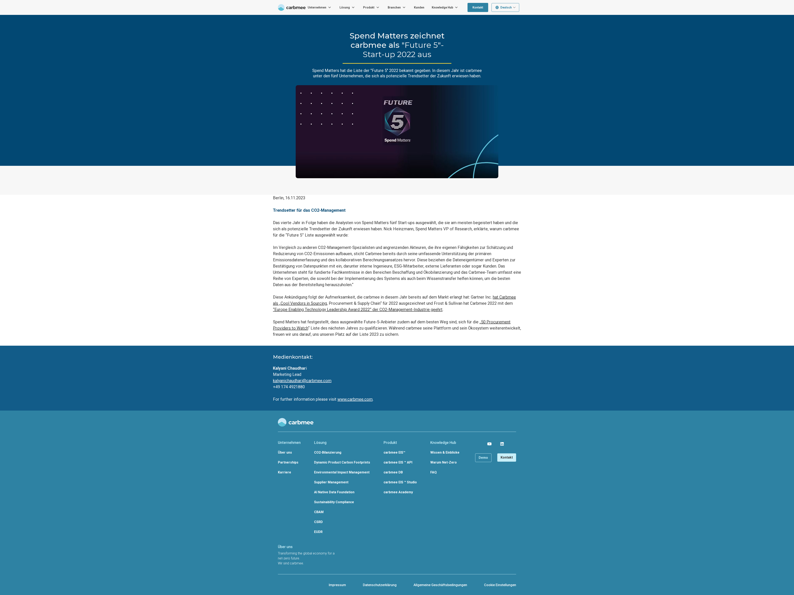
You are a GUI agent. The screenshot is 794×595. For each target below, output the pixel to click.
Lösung (345, 7)
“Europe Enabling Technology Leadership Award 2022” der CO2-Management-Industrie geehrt (357, 309)
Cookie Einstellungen (500, 585)
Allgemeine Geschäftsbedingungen (440, 585)
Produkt (368, 7)
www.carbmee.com (355, 399)
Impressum (337, 585)
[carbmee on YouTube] (489, 444)
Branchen (394, 7)
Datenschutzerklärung (380, 585)
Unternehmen (317, 7)
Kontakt (477, 7)
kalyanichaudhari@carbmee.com (302, 380)
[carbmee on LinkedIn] (502, 444)
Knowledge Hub (442, 7)
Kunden (419, 7)
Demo (483, 458)
